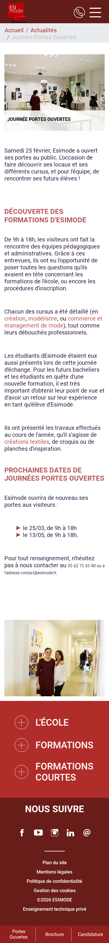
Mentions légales (54, 872)
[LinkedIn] (70, 832)
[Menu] (93, 13)
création (15, 318)
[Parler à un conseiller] (79, 13)
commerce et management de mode (53, 322)
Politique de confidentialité (54, 881)
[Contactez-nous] (87, 832)
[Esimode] (17, 13)
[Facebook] (22, 832)
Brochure (54, 934)
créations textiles (26, 441)
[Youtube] (38, 832)
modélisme (42, 318)
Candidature (90, 934)
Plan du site (54, 862)
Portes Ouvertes (19, 934)
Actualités (44, 30)
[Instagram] (54, 832)
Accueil (14, 30)
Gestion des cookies (55, 890)
